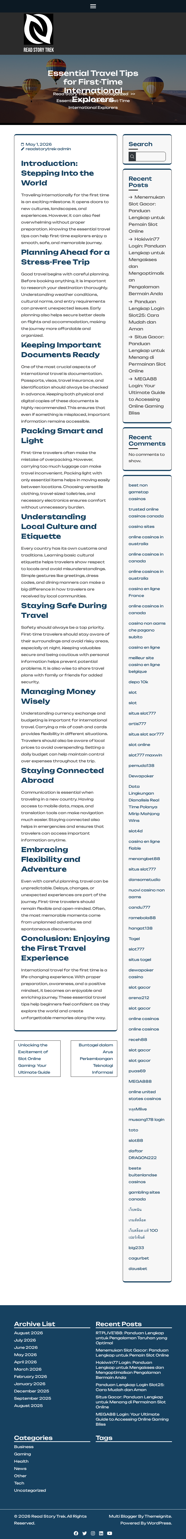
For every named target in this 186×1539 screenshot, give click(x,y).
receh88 (138, 1039)
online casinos (144, 1018)
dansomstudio (144, 879)
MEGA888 (140, 1081)
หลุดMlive (138, 1109)
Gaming (22, 1454)
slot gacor (140, 987)
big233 (136, 1247)
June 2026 (26, 1347)
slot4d (136, 831)
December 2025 (31, 1391)
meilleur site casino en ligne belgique (144, 665)
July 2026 (25, 1340)
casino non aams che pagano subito (147, 630)
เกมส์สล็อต (137, 1220)
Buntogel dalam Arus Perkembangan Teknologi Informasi (96, 1059)
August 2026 (28, 1333)
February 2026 (30, 1376)
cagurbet (139, 1258)
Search (140, 144)
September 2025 (32, 1398)
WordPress (159, 1523)
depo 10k (138, 682)
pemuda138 (141, 765)
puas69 (137, 1071)
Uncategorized (112, 94)
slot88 (136, 1140)
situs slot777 (142, 713)
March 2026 (28, 1369)
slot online (139, 744)
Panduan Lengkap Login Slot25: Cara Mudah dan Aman (146, 315)
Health (21, 1461)
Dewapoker (141, 776)
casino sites (141, 526)
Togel (134, 938)
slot (133, 692)
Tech (19, 1483)
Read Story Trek (39, 50)
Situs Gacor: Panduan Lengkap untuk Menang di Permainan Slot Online (131, 1402)
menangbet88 (144, 858)
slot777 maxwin (145, 755)
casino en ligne (144, 647)
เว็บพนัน (135, 1209)
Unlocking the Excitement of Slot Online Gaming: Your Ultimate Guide (34, 1059)
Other (20, 1476)
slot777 (136, 949)
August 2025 (28, 1405)
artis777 (137, 723)
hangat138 (141, 928)
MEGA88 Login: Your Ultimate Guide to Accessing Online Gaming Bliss (132, 1419)
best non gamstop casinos (139, 492)
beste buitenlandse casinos (143, 1175)
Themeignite (157, 1516)
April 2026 (25, 1362)
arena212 (139, 997)
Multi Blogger (123, 1516)
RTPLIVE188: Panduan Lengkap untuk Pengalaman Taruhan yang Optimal (131, 1338)
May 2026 (25, 1354)
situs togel (140, 959)
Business (24, 1446)
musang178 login (146, 1119)
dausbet (138, 1268)
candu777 (139, 907)
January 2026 (29, 1384)
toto (133, 1130)
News (20, 1468)
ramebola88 (142, 917)
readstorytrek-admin (48, 149)
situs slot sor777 (146, 734)
